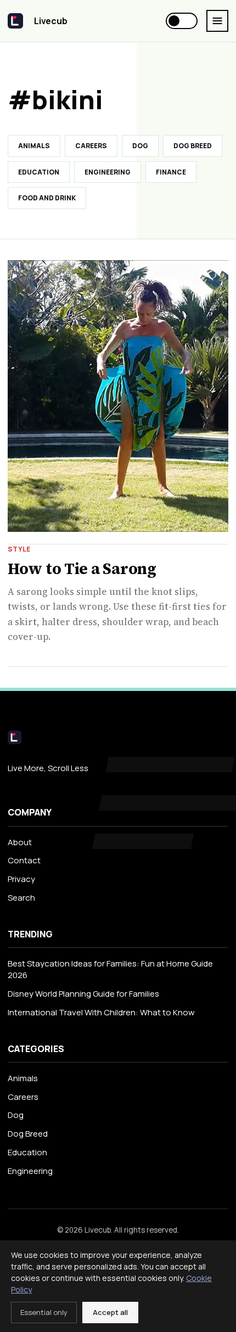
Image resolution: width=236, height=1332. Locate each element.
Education (38, 172)
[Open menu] (217, 21)
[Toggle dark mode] (182, 21)
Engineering (108, 172)
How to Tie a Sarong (82, 568)
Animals (34, 145)
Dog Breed (192, 145)
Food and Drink (47, 198)
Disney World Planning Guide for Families (83, 993)
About (20, 842)
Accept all (110, 1312)
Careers (91, 145)
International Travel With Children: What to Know (101, 1012)
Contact (24, 860)
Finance (171, 172)
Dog (140, 145)
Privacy (21, 879)
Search (21, 897)
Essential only (44, 1312)
